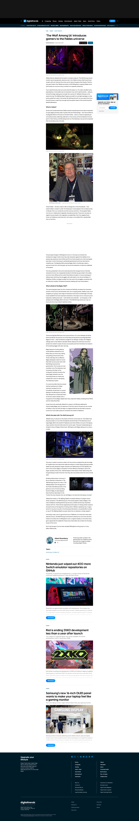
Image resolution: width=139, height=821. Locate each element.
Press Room (99, 804)
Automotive (78, 776)
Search (117, 21)
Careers (72, 801)
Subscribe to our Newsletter (106, 782)
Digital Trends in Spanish (105, 789)
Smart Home (78, 772)
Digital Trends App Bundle (106, 792)
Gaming (77, 767)
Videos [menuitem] (98, 21)
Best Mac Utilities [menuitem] (55, 25)
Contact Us (77, 785)
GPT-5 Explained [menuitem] (111, 25)
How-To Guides (103, 774)
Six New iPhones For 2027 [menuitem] (43, 25)
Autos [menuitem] (84, 21)
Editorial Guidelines (79, 789)
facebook (55, 542)
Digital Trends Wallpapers (105, 787)
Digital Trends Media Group (28, 815)
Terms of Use (73, 810)
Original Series (103, 776)
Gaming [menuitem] (60, 21)
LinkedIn (89, 757)
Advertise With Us (79, 787)
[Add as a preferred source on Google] (83, 43)
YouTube (80, 757)
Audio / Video (78, 769)
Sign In (112, 21)
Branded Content (104, 785)
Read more (51, 618)
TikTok (83, 757)
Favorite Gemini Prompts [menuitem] (100, 25)
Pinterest (86, 757)
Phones (76, 762)
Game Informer (84, 464)
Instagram (75, 757)
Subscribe (112, 107)
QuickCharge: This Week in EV (52, 552)
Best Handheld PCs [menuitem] (64, 25)
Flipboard (92, 757)
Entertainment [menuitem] (68, 21)
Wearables (102, 764)
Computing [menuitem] (48, 21)
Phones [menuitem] (55, 21)
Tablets (102, 762)
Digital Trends (28, 23)
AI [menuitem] (42, 21)
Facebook (72, 757)
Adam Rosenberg (50, 43)
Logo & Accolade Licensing (81, 792)
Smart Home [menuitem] (91, 21)
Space (101, 767)
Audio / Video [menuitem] (77, 21)
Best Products (103, 772)
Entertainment (78, 774)
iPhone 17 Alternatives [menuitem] (88, 25)
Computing (77, 764)
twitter (57, 542)
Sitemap (98, 807)
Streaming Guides (104, 769)
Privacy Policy (101, 111)
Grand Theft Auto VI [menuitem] (31, 25)
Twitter (78, 757)
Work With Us (74, 804)
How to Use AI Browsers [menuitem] (75, 25)
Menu (21, 21)
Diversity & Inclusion (75, 807)
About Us (77, 782)
